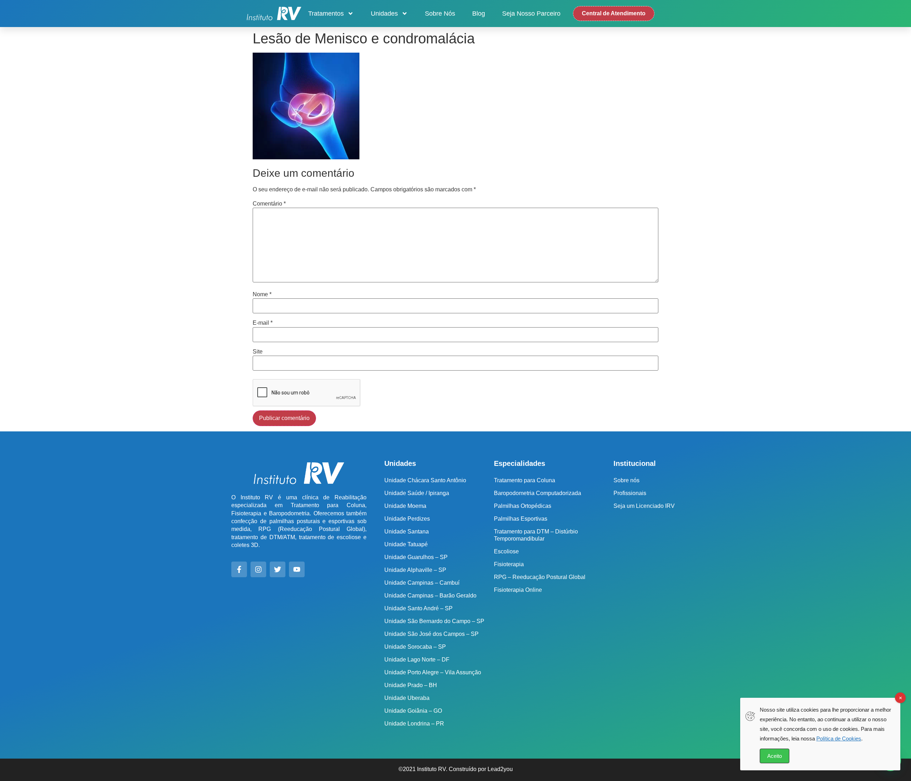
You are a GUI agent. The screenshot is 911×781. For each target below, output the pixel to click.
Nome (262, 294)
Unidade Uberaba (407, 698)
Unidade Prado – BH (410, 685)
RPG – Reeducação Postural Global (539, 577)
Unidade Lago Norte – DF (416, 660)
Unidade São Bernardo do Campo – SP (434, 621)
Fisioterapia (509, 564)
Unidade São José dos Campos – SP (431, 634)
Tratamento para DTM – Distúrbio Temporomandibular (536, 535)
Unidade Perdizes (407, 519)
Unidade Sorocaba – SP (415, 647)
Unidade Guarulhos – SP (416, 557)
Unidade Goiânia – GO (413, 711)
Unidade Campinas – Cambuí (421, 583)
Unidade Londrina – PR (414, 724)
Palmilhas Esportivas (520, 519)
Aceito (774, 756)
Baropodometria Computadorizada (537, 493)
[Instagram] (258, 569)
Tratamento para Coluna (524, 480)
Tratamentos (326, 13)
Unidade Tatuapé (406, 544)
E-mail (263, 323)
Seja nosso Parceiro (531, 13)
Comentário (269, 204)
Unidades (384, 13)
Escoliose (506, 551)
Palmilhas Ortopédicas (522, 506)
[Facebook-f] (239, 569)
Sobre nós (440, 13)
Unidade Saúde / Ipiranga (416, 493)
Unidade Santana (406, 531)
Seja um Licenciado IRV (644, 506)
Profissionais (630, 493)
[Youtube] (297, 569)
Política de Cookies (838, 738)
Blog (478, 13)
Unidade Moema (405, 506)
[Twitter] (277, 569)
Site (258, 352)
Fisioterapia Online (518, 590)
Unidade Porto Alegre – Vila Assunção (432, 672)
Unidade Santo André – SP (418, 608)
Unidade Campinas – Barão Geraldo (430, 596)
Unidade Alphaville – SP (415, 570)
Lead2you (500, 769)
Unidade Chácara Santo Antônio (425, 480)
